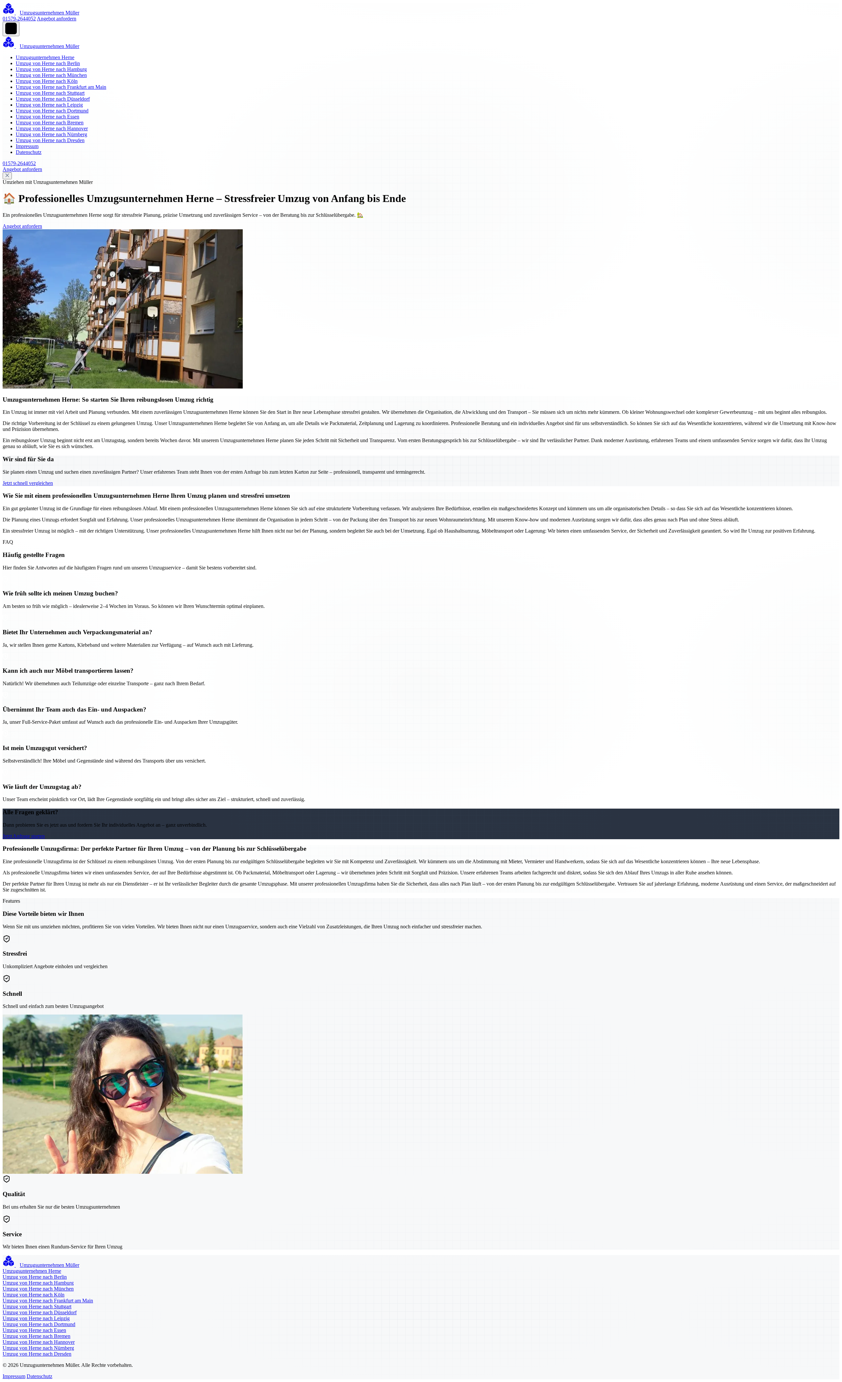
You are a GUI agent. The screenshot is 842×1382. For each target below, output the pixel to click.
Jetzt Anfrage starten (24, 836)
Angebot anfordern (56, 18)
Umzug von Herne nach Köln (47, 81)
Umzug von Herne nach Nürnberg (51, 134)
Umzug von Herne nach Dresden (50, 140)
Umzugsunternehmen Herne (45, 57)
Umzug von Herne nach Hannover (52, 128)
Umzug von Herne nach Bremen (50, 122)
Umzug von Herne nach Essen (47, 116)
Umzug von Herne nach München (51, 75)
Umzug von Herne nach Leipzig (49, 105)
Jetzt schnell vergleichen (28, 483)
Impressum (27, 146)
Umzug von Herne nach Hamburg (51, 69)
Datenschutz (28, 152)
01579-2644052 (19, 18)
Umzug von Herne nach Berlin (48, 63)
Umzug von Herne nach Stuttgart (50, 93)
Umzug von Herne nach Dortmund (52, 110)
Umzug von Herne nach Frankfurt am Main (61, 87)
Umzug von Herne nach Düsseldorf (53, 99)
